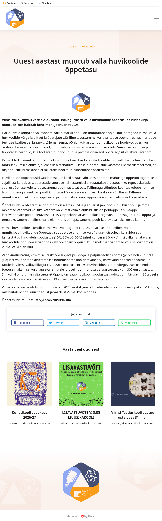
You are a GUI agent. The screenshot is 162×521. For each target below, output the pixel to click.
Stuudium (47, 3)
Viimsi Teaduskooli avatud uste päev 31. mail (132, 415)
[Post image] (29, 384)
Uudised (72, 46)
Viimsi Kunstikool (27, 423)
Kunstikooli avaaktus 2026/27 (29, 415)
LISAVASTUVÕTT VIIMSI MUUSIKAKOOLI (81, 415)
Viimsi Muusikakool (79, 423)
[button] (156, 18)
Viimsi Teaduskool (131, 423)
